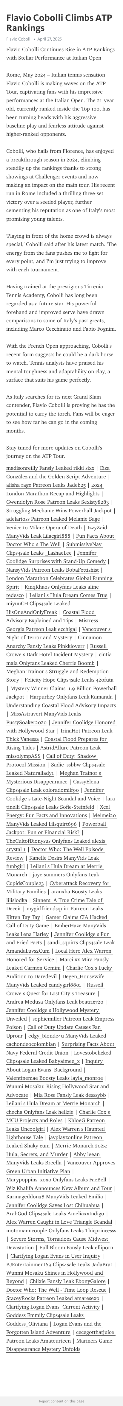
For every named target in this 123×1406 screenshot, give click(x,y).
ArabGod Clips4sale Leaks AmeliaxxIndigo (55, 1213)
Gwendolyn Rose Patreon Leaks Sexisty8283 (57, 502)
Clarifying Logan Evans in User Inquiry (55, 1256)
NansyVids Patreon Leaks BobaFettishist (52, 570)
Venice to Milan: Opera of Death (44, 527)
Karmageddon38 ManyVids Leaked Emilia (54, 1196)
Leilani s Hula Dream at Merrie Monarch (53, 1103)
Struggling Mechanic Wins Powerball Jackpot (59, 510)
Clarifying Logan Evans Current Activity (53, 1307)
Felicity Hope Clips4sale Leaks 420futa (69, 679)
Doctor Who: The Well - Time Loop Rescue (56, 1290)
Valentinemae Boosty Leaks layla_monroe (54, 1078)
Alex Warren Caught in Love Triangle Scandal (59, 1222)
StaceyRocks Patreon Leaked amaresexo (52, 1298)
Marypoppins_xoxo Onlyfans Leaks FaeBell (56, 1179)
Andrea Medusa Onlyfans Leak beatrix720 (54, 1001)
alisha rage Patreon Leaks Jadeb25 (46, 485)
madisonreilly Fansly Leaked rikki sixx (50, 468)
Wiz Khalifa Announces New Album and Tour (59, 1188)
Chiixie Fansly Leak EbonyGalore (68, 1281)
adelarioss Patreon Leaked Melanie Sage (53, 519)
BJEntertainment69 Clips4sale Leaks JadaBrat (59, 1264)
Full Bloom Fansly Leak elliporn (76, 1247)
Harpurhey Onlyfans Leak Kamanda (71, 696)
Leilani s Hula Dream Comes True (68, 595)
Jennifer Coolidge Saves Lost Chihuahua (53, 1205)
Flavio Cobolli (19, 39)
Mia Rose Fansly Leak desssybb (70, 1095)
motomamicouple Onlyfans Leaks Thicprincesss (61, 1230)
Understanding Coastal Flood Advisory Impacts (61, 705)
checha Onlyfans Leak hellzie (39, 1112)
